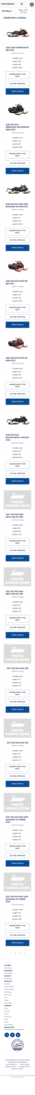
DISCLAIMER (24, 1064)
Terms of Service (17, 1077)
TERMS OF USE (10, 1067)
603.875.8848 (8, 973)
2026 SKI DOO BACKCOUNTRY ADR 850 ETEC (17, 437)
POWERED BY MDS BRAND (17, 1062)
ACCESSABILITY (11, 1064)
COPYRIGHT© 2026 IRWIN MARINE (17, 1060)
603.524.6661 (8, 968)
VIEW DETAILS (17, 91)
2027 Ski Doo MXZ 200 (17, 668)
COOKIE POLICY (24, 1067)
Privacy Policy (31, 1075)
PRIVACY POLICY (18, 1069)
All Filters (6, 11)
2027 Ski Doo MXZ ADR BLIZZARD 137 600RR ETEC (17, 819)
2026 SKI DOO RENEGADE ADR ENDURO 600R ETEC (17, 127)
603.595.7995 (8, 978)
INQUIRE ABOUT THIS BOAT (17, 75)
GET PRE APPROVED (17, 84)
